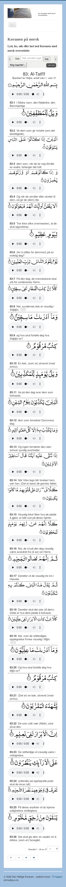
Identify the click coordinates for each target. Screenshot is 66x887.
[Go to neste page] (27, 857)
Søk (47, 59)
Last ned (51, 65)
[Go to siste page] (34, 857)
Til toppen (57, 876)
